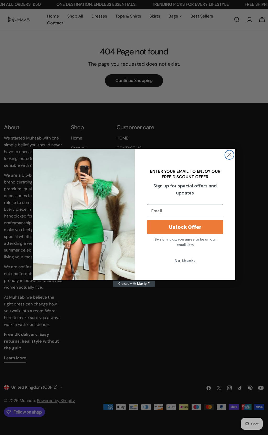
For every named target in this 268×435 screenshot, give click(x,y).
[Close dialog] (229, 154)
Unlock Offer (185, 227)
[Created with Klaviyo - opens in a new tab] (134, 284)
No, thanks (185, 260)
